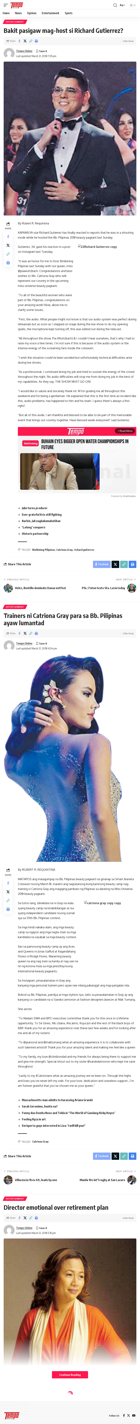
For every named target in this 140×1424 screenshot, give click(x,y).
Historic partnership (35, 533)
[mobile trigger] (7, 5)
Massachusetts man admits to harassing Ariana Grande (57, 1100)
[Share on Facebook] (19, 41)
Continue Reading (70, 1374)
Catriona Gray (64, 549)
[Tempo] (17, 5)
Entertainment (15, 22)
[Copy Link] (30, 41)
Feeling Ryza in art (34, 1119)
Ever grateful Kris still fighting (42, 514)
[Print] (36, 41)
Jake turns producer (35, 508)
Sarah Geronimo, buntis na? (40, 1106)
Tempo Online (24, 51)
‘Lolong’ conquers (33, 527)
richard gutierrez (84, 549)
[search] (115, 5)
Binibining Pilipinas (43, 549)
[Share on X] (25, 41)
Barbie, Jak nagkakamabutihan (41, 521)
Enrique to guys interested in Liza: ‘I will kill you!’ (53, 1125)
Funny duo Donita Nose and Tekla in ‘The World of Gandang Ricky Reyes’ (68, 1113)
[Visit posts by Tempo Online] (9, 53)
